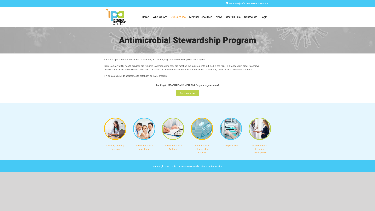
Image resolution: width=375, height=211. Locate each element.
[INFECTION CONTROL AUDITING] (173, 119)
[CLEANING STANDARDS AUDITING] (115, 119)
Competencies (231, 145)
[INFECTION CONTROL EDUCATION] (259, 119)
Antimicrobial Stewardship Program (202, 149)
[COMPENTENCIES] (230, 119)
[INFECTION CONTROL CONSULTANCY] (144, 119)
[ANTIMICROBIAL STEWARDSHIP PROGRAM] (202, 119)
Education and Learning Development (259, 149)
